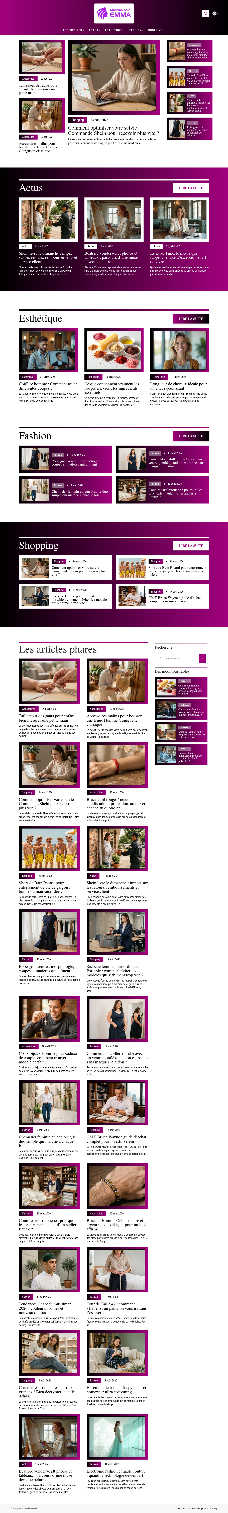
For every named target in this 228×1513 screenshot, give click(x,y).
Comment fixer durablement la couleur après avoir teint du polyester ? (190, 757)
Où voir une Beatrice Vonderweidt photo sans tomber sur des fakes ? (191, 711)
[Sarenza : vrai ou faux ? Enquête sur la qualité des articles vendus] (166, 732)
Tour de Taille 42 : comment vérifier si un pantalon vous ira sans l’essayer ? (117, 1308)
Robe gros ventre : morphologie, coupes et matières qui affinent (198, 131)
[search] (205, 13)
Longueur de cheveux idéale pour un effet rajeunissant (178, 386)
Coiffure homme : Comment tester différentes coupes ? (48, 386)
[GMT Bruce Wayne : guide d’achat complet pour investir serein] (132, 596)
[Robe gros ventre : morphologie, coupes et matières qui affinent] (177, 129)
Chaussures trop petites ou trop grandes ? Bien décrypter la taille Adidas (47, 1391)
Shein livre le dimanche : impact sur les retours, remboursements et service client (48, 257)
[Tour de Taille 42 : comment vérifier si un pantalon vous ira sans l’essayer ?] (117, 1270)
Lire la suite (191, 187)
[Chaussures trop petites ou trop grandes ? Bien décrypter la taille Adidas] (49, 1353)
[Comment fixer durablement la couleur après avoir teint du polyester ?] (166, 754)
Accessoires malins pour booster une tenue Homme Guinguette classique (38, 147)
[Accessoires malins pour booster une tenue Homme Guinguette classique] (42, 115)
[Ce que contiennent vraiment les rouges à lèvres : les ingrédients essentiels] (114, 350)
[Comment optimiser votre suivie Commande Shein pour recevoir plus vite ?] (114, 77)
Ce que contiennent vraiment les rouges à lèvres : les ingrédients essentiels (111, 388)
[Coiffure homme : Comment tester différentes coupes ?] (48, 350)
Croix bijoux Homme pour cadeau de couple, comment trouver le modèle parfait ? (48, 1057)
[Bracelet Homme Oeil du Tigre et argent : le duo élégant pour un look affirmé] (117, 1186)
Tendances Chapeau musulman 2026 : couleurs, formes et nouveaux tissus (45, 1308)
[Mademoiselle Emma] (114, 13)
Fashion (192, 123)
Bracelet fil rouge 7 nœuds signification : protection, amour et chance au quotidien (198, 53)
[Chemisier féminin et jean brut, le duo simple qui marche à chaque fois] (35, 490)
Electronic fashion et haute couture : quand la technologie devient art (116, 1473)
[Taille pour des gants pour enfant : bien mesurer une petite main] (42, 57)
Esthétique (40, 318)
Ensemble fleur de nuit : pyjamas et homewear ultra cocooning (116, 1389)
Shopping (77, 120)
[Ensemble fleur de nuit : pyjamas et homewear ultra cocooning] (117, 1353)
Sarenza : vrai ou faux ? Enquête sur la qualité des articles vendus (191, 734)
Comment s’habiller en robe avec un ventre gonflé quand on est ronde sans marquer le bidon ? (176, 462)
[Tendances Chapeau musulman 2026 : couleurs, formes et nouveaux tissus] (49, 1270)
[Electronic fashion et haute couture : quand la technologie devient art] (117, 1437)
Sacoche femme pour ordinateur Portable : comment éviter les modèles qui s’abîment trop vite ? (80, 599)
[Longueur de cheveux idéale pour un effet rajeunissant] (179, 350)
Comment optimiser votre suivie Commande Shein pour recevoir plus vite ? (113, 130)
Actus (191, 96)
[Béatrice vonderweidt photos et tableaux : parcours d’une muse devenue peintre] (114, 219)
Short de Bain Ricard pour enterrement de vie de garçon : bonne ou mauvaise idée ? (198, 79)
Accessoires (28, 79)
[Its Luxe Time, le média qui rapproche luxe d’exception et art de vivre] (179, 219)
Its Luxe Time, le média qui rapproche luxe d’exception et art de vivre (178, 257)
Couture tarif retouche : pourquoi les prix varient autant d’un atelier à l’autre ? (175, 493)
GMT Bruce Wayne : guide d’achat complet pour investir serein (175, 599)
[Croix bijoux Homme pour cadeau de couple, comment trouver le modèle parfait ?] (49, 1019)
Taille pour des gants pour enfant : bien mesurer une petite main (38, 89)
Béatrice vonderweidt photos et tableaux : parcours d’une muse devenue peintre (111, 257)
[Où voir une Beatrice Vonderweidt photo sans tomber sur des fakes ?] (166, 709)
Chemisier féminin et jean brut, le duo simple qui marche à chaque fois (80, 493)
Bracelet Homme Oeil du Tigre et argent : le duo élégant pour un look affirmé (117, 1224)
